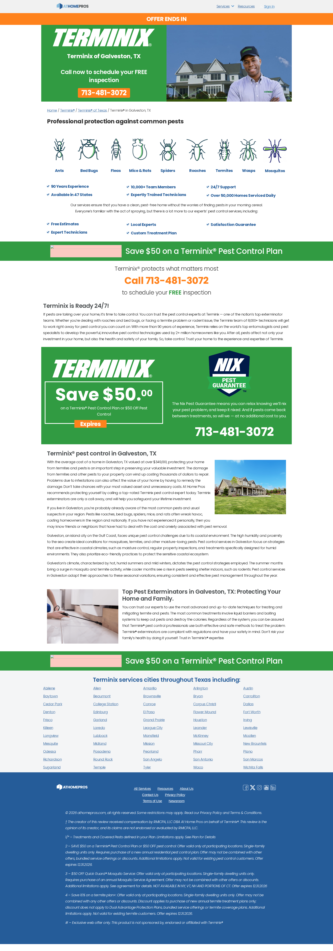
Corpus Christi (204, 704)
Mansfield (151, 735)
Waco (198, 767)
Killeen (48, 727)
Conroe (149, 704)
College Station (105, 704)
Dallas (248, 704)
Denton (49, 711)
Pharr (197, 751)
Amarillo (149, 688)
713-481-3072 (104, 93)
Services (223, 6)
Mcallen (249, 735)
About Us (186, 789)
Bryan (198, 696)
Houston (200, 719)
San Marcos (253, 759)
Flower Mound (204, 711)
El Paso (149, 711)
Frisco (47, 719)
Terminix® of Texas (92, 110)
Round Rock (103, 759)
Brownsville (152, 696)
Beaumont (102, 696)
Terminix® (67, 110)
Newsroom (176, 801)
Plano (248, 751)
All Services (142, 789)
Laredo (99, 727)
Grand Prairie (154, 719)
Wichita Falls (253, 767)
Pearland (150, 751)
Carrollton (251, 696)
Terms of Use (152, 801)
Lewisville (250, 727)
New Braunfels (255, 743)
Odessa (49, 751)
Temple (99, 767)
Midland (100, 743)
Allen (97, 688)
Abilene (49, 688)
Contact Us (150, 795)
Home (52, 110)
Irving (247, 719)
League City (153, 727)
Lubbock (100, 735)
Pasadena (102, 751)
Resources (246, 6)
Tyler (147, 767)
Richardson (52, 759)
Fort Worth (251, 711)
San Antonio (203, 759)
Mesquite (50, 743)
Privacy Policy (175, 795)
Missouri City (203, 743)
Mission (149, 743)
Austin (248, 688)
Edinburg (100, 711)
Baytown (50, 696)
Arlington (200, 688)
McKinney (201, 735)
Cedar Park (52, 704)
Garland (100, 719)
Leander (200, 727)
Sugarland (52, 767)
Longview (50, 735)
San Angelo (152, 759)
